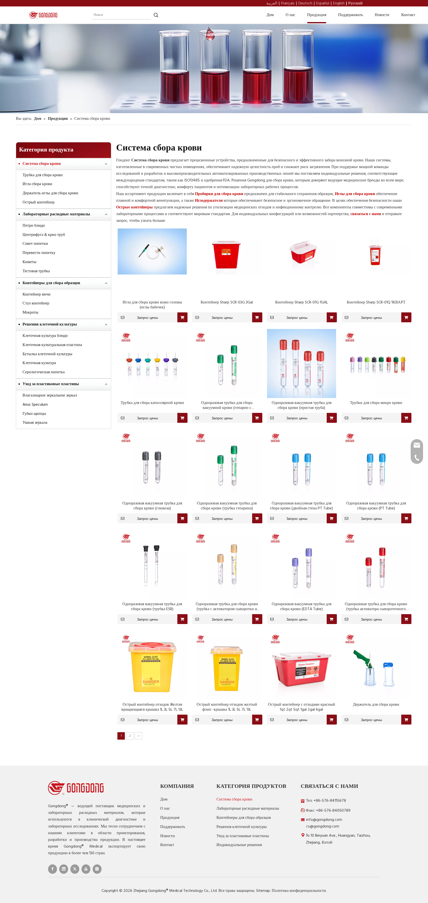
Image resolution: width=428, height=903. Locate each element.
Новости (382, 15)
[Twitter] (74, 869)
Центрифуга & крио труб (44, 235)
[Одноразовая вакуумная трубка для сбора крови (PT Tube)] (376, 464)
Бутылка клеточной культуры (47, 354)
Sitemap (263, 891)
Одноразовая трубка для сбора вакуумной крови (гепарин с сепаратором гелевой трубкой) (227, 405)
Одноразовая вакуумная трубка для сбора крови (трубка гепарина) (227, 506)
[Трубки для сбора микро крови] (376, 363)
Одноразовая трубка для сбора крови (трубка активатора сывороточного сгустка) (376, 607)
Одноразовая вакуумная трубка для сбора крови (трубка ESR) (152, 607)
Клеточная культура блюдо (45, 336)
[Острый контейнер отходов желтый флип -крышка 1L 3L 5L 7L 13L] (226, 665)
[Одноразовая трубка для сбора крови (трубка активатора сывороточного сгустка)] (376, 564)
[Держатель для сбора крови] (376, 665)
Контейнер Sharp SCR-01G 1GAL (301, 302)
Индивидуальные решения (239, 845)
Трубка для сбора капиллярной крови (152, 403)
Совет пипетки (35, 244)
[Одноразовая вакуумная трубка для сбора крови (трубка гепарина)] (226, 464)
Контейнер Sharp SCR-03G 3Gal (227, 302)
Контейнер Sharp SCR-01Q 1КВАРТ (376, 302)
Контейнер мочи (37, 294)
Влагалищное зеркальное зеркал (50, 395)
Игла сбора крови (37, 184)
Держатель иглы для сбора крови (50, 193)
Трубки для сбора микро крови (376, 403)
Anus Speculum (35, 404)
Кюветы (29, 262)
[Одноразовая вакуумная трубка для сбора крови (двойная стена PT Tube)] (301, 464)
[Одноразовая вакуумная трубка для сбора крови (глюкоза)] (152, 464)
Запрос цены (147, 318)
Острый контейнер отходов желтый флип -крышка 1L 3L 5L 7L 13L (227, 707)
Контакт (408, 15)
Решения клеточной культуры (50, 324)
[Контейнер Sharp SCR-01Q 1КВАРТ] (376, 251)
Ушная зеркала (35, 423)
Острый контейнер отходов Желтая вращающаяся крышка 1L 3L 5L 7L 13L (152, 707)
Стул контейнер (36, 303)
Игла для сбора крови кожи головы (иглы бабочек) (152, 305)
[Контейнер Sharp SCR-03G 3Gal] (226, 251)
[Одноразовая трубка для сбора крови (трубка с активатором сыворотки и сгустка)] (226, 564)
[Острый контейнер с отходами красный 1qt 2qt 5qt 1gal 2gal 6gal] (301, 665)
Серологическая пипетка (44, 372)
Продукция (316, 15)
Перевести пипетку (39, 253)
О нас (290, 15)
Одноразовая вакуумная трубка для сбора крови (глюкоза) (152, 506)
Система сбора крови (42, 164)
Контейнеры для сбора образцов (51, 283)
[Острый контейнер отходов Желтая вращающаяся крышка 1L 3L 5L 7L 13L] (152, 665)
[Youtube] (85, 869)
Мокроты (30, 312)
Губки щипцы (34, 414)
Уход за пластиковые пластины (51, 384)
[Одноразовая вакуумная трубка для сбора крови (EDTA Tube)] (301, 564)
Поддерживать (350, 15)
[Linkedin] (63, 869)
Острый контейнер (38, 202)
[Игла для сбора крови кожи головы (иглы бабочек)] (152, 251)
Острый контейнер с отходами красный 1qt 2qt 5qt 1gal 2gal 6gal (301, 707)
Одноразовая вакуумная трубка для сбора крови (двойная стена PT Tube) (301, 506)
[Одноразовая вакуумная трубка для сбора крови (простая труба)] (301, 363)
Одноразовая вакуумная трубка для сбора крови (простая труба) (301, 405)
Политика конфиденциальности (299, 891)
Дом (270, 15)
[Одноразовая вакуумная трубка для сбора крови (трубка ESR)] (152, 564)
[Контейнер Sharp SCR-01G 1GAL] (301, 251)
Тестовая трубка (36, 271)
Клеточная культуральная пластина (52, 345)
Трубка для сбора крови (43, 175)
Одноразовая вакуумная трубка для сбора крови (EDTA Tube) (301, 607)
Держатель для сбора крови (376, 704)
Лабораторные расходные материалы (56, 214)
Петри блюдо (34, 226)
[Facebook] (52, 869)
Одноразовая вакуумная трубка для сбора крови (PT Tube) (376, 506)
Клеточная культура (39, 363)
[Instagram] (97, 869)
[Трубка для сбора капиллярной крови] (152, 363)
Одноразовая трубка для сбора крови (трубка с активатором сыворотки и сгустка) (227, 607)
